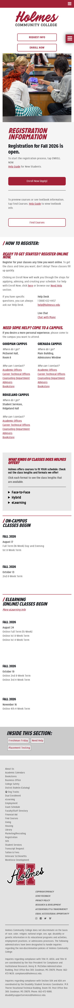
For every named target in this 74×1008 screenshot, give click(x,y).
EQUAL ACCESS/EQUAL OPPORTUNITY (52, 913)
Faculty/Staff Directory (16, 811)
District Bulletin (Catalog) (17, 788)
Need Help (56, 285)
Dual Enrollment (13, 796)
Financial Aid (11, 815)
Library (8, 830)
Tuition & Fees (12, 852)
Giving (8, 822)
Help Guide (14, 166)
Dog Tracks (13, 792)
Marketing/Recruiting (15, 834)
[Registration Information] (37, 18)
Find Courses (37, 222)
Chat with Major (47, 317)
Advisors (7, 382)
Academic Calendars (15, 773)
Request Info (37, 37)
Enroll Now (37, 47)
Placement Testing (19, 748)
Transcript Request (14, 849)
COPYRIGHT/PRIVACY (44, 891)
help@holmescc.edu (49, 305)
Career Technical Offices (16, 374)
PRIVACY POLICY (42, 900)
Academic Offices (12, 370)
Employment (11, 803)
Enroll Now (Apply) (37, 181)
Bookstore (8, 386)
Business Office (13, 780)
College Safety (12, 784)
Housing (9, 826)
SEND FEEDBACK (42, 896)
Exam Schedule (12, 807)
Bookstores (11, 776)
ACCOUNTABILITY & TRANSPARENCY (51, 909)
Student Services (13, 845)
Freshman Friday (18, 740)
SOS (7, 841)
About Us (9, 769)
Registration (11, 837)
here (30, 285)
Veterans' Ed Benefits (16, 856)
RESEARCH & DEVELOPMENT (48, 904)
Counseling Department (16, 378)
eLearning (10, 800)
